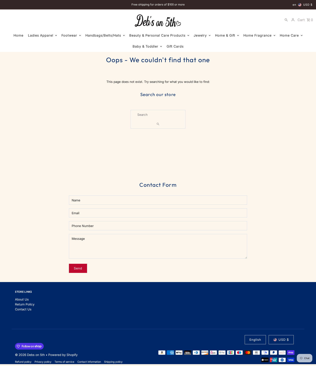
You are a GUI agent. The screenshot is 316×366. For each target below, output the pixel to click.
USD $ (308, 4)
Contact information (89, 361)
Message (78, 239)
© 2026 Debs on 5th (30, 355)
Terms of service (64, 361)
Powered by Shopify (63, 355)
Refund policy (23, 361)
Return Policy (24, 304)
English (255, 339)
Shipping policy (113, 361)
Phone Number (83, 226)
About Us (22, 299)
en (294, 4)
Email (75, 213)
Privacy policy (43, 361)
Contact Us (23, 309)
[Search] (286, 19)
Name (76, 200)
